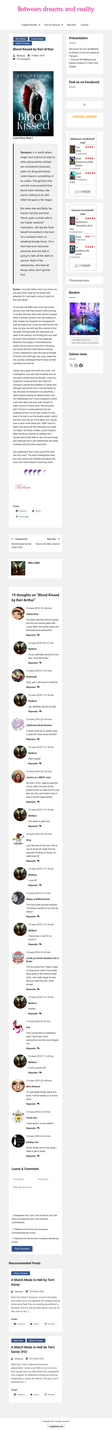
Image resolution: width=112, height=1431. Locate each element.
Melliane (32, 649)
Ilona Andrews (76, 257)
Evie (28, 1027)
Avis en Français (52, 25)
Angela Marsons (82, 179)
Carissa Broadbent (77, 232)
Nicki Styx (18, 1340)
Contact (84, 25)
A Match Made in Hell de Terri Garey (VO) (33, 1349)
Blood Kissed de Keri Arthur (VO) (21, 546)
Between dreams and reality (56, 9)
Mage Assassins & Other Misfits (84, 162)
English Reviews (29, 25)
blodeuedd (31, 676)
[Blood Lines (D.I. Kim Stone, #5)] (72, 179)
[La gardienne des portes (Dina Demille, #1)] (72, 252)
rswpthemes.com (56, 1426)
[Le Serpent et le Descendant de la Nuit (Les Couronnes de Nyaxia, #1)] (72, 224)
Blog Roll (71, 25)
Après (78, 236)
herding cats (32, 1142)
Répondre (31, 635)
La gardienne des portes (82, 250)
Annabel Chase (82, 153)
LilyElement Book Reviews (39, 725)
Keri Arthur (21, 39)
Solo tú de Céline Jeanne (47, 544)
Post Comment (22, 1248)
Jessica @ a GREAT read (38, 777)
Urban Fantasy (23, 43)
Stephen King (81, 239)
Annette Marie (76, 168)
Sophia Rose (32, 614)
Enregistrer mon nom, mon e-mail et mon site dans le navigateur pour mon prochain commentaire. (34, 1219)
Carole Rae (31, 1118)
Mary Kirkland (33, 1086)
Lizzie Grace (37, 39)
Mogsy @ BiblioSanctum (38, 899)
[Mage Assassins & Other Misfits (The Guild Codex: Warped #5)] (72, 164)
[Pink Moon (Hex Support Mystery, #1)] (72, 152)
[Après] (72, 243)
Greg (28, 840)
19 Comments (23, 59)
